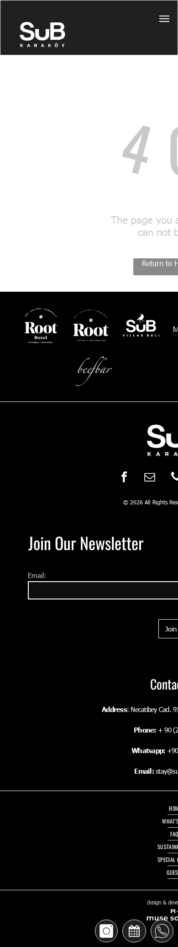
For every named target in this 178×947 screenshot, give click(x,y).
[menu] (164, 19)
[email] (149, 477)
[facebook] (124, 477)
